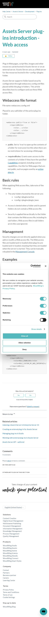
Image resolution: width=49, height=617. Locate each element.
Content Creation (9, 518)
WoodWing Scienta (10, 553)
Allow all (24, 336)
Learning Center (9, 580)
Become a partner (9, 575)
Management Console (25, 251)
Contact (6, 570)
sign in (9, 461)
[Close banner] (45, 266)
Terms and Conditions (11, 592)
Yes (19, 395)
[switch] (43, 306)
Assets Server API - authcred (13, 442)
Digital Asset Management (13, 521)
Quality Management (11, 536)
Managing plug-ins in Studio (13, 433)
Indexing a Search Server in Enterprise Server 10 (21, 425)
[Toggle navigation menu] (43, 4)
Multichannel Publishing (12, 523)
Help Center (6, 11)
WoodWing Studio (10, 546)
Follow (10, 56)
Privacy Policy (8, 590)
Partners (6, 573)
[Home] (8, 4)
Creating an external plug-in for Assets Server (20, 429)
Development (29, 11)
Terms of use (7, 595)
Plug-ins (39, 11)
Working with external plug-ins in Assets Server (21, 438)
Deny (24, 349)
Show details (36, 329)
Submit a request (33, 406)
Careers (6, 578)
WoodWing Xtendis (10, 556)
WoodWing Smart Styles (12, 561)
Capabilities (13, 163)
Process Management (11, 534)
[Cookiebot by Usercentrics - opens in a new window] (31, 266)
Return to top (8, 414)
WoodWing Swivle (10, 551)
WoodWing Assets (10, 548)
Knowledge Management (12, 531)
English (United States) (13, 507)
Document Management (12, 526)
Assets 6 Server (18, 11)
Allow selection (24, 343)
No (30, 395)
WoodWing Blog (9, 607)
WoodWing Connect (10, 558)
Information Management (12, 529)
